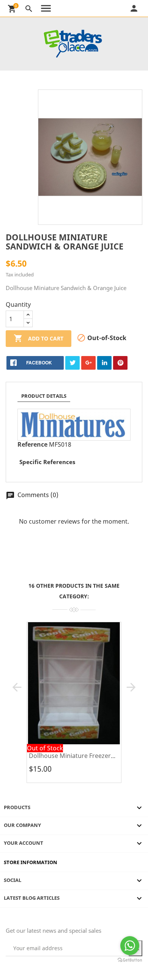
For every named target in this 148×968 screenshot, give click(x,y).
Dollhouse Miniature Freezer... (72, 755)
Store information (30, 862)
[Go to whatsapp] (129, 945)
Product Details (43, 395)
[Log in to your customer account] (143, 8)
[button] (17, 687)
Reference (32, 444)
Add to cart (38, 338)
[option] (74, 705)
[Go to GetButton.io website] (130, 960)
